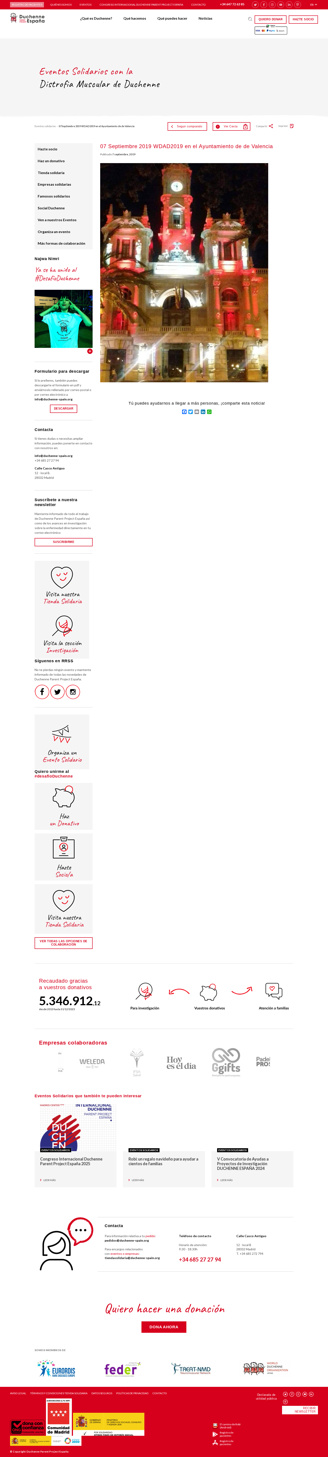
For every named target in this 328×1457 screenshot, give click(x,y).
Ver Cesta (227, 126)
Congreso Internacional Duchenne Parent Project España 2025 (71, 1161)
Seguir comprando (189, 126)
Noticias (205, 18)
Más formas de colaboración (61, 243)
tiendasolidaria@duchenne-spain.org (132, 1258)
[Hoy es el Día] (164, 1062)
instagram (272, 4)
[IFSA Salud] (119, 1063)
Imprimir (283, 125)
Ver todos (90, 351)
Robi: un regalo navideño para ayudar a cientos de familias (163, 1161)
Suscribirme (64, 542)
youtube (280, 4)
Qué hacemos (134, 18)
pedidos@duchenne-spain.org (127, 1240)
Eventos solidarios (45, 126)
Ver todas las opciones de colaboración (63, 943)
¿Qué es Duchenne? (96, 18)
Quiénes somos (61, 4)
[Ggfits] (208, 1063)
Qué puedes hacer (172, 18)
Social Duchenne (51, 208)
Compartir (262, 126)
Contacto (198, 4)
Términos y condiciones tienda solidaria (58, 1393)
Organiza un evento (54, 231)
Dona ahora (163, 1327)
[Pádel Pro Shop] (253, 1063)
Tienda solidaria (51, 172)
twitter (255, 4)
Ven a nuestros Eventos (57, 220)
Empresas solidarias (54, 184)
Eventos (85, 4)
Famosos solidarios (54, 196)
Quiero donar (270, 19)
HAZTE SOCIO (303, 19)
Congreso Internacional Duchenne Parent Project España (141, 4)
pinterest (297, 4)
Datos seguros (101, 1393)
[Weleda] (74, 1063)
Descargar (63, 408)
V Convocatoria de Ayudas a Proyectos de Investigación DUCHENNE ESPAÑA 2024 (243, 1163)
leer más (50, 1180)
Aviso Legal (18, 1393)
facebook (263, 4)
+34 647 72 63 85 (232, 4)
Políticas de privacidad (132, 1393)
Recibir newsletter (305, 1410)
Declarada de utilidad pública (266, 1396)
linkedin (289, 4)
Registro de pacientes (27, 4)
